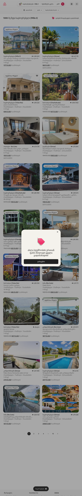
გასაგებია (41, 261)
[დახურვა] (57, 232)
